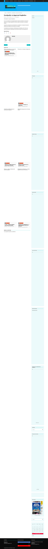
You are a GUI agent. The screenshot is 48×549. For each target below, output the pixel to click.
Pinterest (10, 33)
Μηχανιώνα (5, 541)
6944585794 (5, 542)
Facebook (4, 33)
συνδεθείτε (14, 231)
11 (34, 528)
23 (42, 529)
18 (34, 529)
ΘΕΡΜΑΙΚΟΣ (7, 51)
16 (42, 528)
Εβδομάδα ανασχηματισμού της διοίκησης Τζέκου (23, 165)
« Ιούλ (33, 535)
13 (37, 528)
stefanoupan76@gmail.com (8, 543)
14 (39, 528)
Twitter (6, 33)
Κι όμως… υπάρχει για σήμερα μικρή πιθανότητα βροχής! (9, 225)
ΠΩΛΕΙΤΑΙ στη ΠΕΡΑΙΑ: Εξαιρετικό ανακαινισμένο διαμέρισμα (10, 165)
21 (39, 529)
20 (37, 529)
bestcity (6, 55)
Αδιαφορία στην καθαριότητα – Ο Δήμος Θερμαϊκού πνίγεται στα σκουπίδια (23, 225)
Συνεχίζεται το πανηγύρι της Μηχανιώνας (23, 105)
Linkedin (8, 33)
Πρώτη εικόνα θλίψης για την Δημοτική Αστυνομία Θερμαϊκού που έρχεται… (10, 54)
